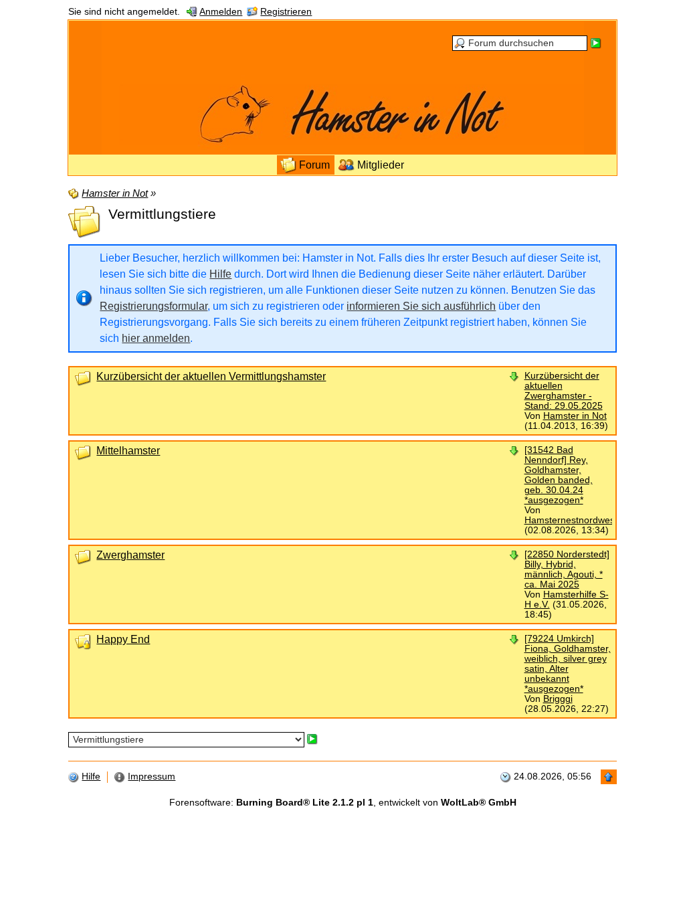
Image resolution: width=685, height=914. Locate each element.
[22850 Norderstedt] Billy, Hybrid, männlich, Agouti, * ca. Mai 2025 (566, 569)
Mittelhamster (128, 450)
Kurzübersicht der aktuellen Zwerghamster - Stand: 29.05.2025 (563, 391)
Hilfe (220, 274)
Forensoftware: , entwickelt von (342, 803)
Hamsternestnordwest (570, 520)
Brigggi (558, 699)
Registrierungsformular (153, 306)
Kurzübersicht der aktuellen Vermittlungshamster (211, 376)
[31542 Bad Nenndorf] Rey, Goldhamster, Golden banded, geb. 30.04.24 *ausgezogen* (558, 475)
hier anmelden (156, 338)
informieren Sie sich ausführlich (421, 306)
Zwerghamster (130, 555)
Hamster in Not (575, 416)
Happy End (123, 639)
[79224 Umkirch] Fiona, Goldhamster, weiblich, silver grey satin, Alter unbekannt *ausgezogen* (567, 664)
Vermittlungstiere (162, 213)
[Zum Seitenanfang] (608, 776)
